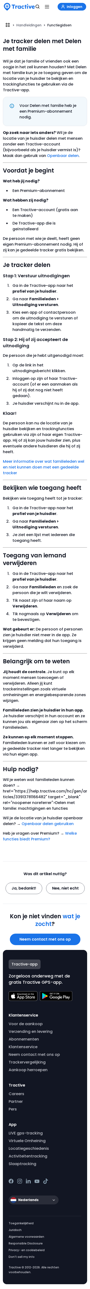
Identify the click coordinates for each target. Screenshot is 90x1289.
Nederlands (28, 1200)
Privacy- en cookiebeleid (27, 1250)
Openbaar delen (63, 155)
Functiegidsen (59, 25)
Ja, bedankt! (24, 888)
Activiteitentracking (28, 1156)
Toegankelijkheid (21, 1223)
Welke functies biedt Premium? (40, 836)
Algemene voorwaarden (26, 1237)
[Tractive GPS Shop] (19, 7)
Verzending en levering (31, 1031)
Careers (16, 1094)
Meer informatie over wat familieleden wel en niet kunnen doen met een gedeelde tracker (43, 467)
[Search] (38, 7)
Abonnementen (24, 1039)
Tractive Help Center (8, 25)
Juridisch (15, 1230)
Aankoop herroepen (28, 1070)
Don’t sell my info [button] (22, 1257)
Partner (16, 1101)
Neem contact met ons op (45, 939)
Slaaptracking (22, 1164)
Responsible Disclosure (26, 1243)
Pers (13, 1109)
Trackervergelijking (27, 1062)
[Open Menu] (47, 7)
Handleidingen (29, 25)
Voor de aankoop (26, 1024)
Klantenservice (23, 1047)
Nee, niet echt (65, 888)
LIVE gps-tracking (26, 1133)
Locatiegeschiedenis (29, 1148)
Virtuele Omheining (27, 1141)
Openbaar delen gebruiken (48, 824)
